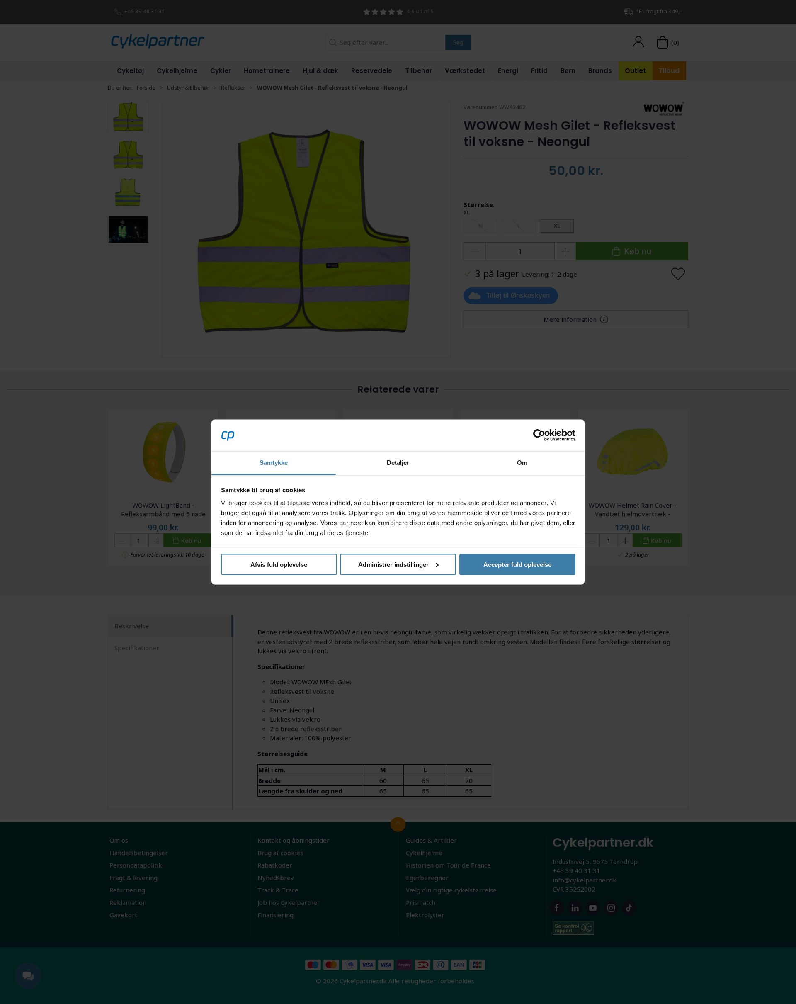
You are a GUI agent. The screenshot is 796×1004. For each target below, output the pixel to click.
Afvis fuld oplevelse (278, 564)
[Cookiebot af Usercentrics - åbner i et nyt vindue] (539, 435)
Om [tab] (522, 462)
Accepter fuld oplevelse (517, 564)
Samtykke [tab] (274, 462)
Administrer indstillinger (393, 564)
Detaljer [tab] (398, 462)
